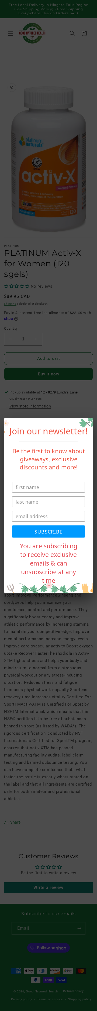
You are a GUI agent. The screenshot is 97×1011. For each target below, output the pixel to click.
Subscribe (48, 531)
